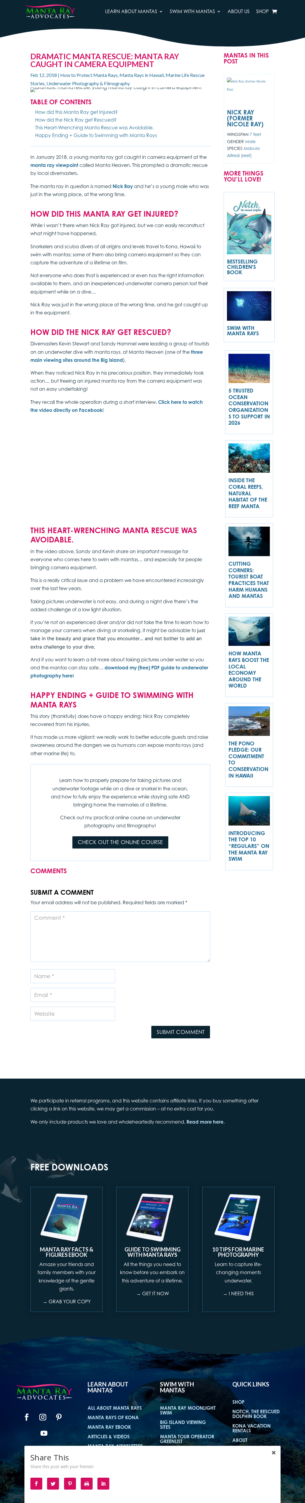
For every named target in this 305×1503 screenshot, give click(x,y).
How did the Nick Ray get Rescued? (75, 120)
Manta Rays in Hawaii (141, 75)
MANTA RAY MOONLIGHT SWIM (188, 1410)
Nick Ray (123, 186)
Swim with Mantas (192, 11)
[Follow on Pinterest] (59, 1417)
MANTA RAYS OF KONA (113, 1417)
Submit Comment (181, 1032)
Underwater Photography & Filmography (88, 83)
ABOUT (240, 1440)
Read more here (204, 1122)
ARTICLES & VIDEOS (109, 1437)
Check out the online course (120, 842)
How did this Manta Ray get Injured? (76, 112)
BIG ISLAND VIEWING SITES (183, 1424)
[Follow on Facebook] (26, 1417)
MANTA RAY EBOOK (109, 1427)
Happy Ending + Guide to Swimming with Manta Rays (96, 135)
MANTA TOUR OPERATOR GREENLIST (187, 1439)
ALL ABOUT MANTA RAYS (115, 1408)
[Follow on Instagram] (42, 1417)
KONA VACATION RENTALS (251, 1428)
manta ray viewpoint (54, 165)
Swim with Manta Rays (243, 330)
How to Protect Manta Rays (89, 75)
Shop (262, 11)
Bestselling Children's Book (242, 266)
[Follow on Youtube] (44, 1433)
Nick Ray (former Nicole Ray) (245, 118)
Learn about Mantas (131, 11)
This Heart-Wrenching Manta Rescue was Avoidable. (94, 128)
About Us (239, 11)
